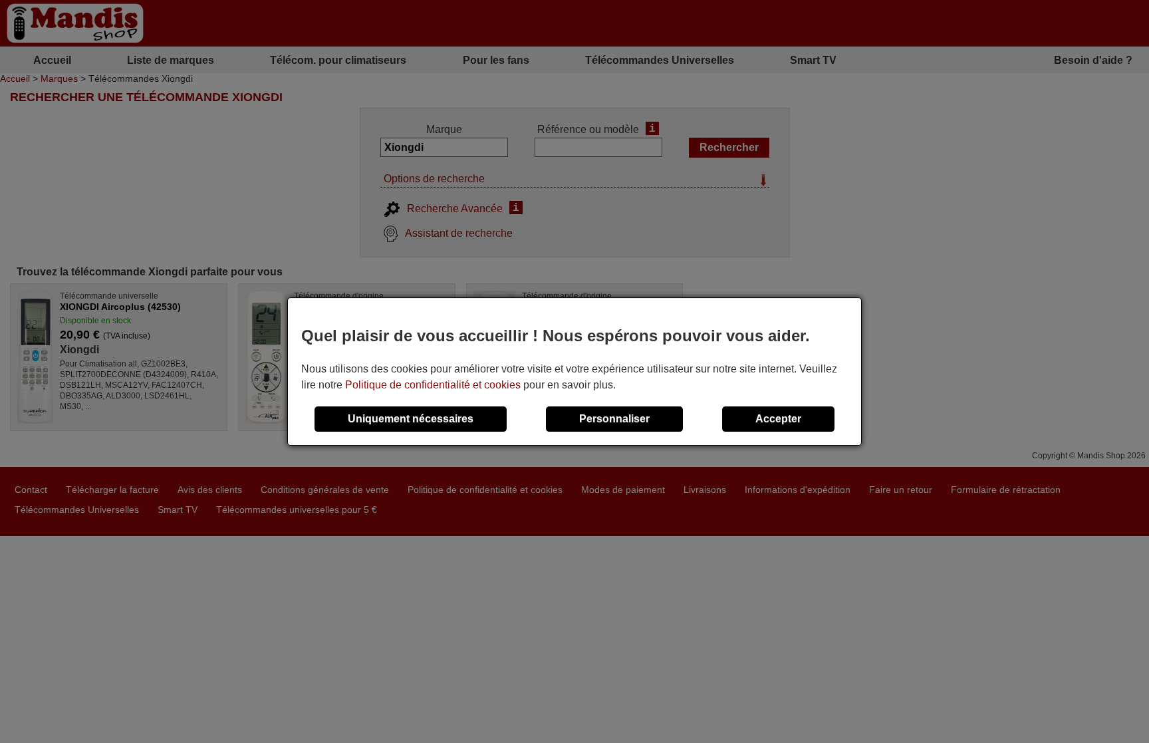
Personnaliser (614, 418)
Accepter (778, 418)
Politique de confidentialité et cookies (433, 384)
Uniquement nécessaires (410, 418)
